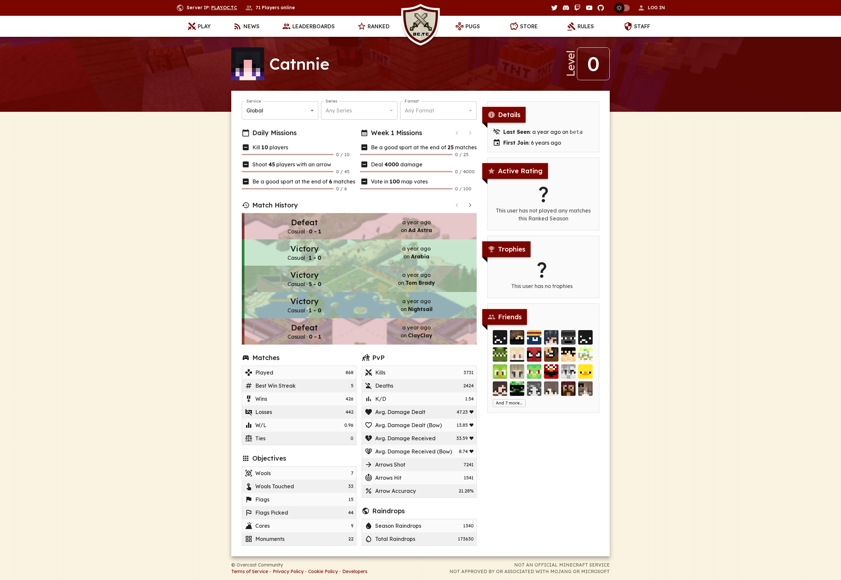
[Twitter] (554, 7)
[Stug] (517, 371)
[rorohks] (551, 371)
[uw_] (500, 371)
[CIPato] (585, 371)
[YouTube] (589, 7)
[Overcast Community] (420, 26)
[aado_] (568, 371)
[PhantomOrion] (517, 388)
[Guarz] (551, 354)
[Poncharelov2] (517, 337)
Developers (354, 571)
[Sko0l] (534, 337)
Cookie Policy (323, 571)
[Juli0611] (534, 354)
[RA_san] (534, 388)
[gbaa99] (568, 337)
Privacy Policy (288, 571)
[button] (651, 8)
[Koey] (585, 388)
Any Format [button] (419, 110)
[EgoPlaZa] (551, 337)
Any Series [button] (339, 110)
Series (331, 101)
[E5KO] (500, 337)
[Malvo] (500, 388)
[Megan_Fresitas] (568, 388)
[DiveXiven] (585, 354)
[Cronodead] (517, 354)
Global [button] (254, 110)
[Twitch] (577, 7)
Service (253, 101)
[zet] (568, 354)
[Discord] (566, 7)
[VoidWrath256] (500, 354)
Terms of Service (249, 571)
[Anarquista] (534, 371)
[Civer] (551, 388)
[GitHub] (600, 7)
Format (412, 101)
